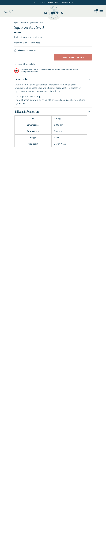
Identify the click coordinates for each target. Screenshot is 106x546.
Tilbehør (23, 23)
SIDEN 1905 (53, 2)
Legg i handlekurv (73, 57)
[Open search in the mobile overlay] (5, 11)
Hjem (16, 23)
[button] (24, 64)
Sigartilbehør (33, 23)
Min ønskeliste (11, 11)
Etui (41, 23)
